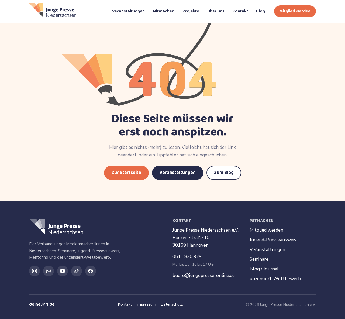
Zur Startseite (126, 172)
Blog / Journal (264, 269)
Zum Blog (224, 172)
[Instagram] (34, 271)
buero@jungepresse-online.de (203, 275)
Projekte (190, 11)
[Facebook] (90, 271)
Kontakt (240, 11)
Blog (260, 11)
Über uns (216, 11)
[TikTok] (76, 271)
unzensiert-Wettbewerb (275, 279)
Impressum (146, 304)
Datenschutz (172, 304)
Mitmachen (163, 11)
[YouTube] (62, 271)
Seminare (259, 259)
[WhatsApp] (48, 271)
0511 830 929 (187, 256)
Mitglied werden (295, 11)
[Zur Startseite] (52, 11)
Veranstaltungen (128, 11)
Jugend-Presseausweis (273, 240)
